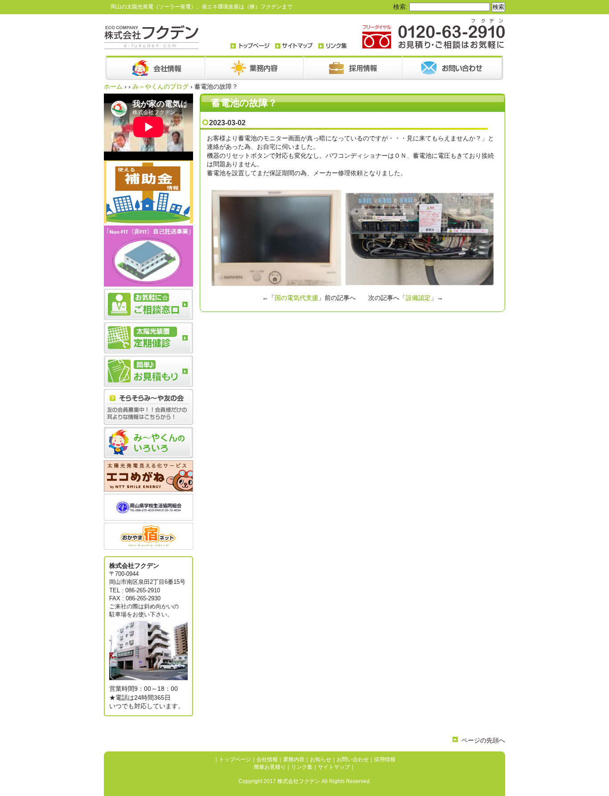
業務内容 (293, 759)
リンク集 (302, 767)
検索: (400, 6)
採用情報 (384, 759)
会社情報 (267, 759)
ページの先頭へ (483, 740)
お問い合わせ (353, 759)
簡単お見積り (270, 767)
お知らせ (320, 759)
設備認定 (418, 297)
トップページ (235, 759)
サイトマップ (334, 767)
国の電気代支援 (296, 297)
